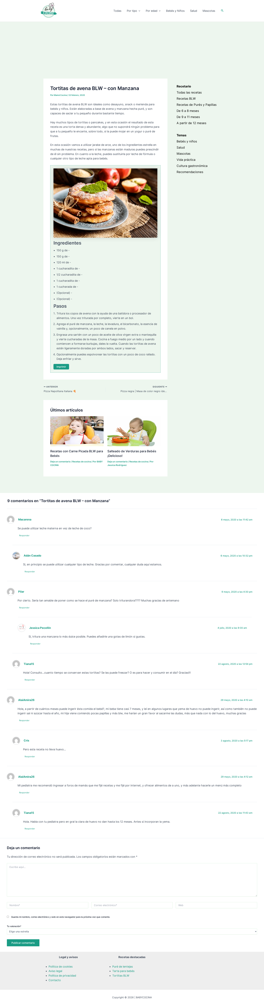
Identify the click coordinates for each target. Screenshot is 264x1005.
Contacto (55, 980)
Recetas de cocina (81, 461)
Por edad (151, 10)
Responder (24, 535)
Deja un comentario (60, 461)
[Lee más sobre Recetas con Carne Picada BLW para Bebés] (77, 431)
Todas (117, 10)
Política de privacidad (62, 975)
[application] (138, 11)
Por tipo (132, 10)
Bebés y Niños (175, 10)
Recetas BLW (186, 99)
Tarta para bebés (123, 971)
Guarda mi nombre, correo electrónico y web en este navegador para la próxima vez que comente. (60, 917)
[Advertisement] (132, 44)
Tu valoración (14, 926)
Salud (193, 10)
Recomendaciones (190, 172)
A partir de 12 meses (191, 123)
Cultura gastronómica (192, 166)
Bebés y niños (187, 141)
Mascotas (209, 10)
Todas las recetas (189, 92)
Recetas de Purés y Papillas (196, 105)
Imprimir (61, 366)
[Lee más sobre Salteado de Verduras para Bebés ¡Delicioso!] (134, 431)
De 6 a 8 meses (188, 111)
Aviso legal (55, 971)
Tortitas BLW (120, 975)
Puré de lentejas (122, 966)
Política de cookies (61, 966)
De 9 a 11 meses (188, 117)
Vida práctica (186, 160)
